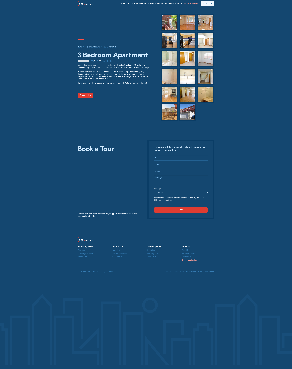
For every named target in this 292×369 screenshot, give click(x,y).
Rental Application (191, 3)
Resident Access (188, 254)
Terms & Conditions (188, 272)
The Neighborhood (85, 254)
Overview (82, 250)
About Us (178, 3)
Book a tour (82, 257)
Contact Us (186, 257)
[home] (85, 3)
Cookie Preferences (206, 272)
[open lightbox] (169, 22)
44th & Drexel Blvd (109, 46)
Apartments (169, 3)
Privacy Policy (172, 272)
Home (80, 46)
